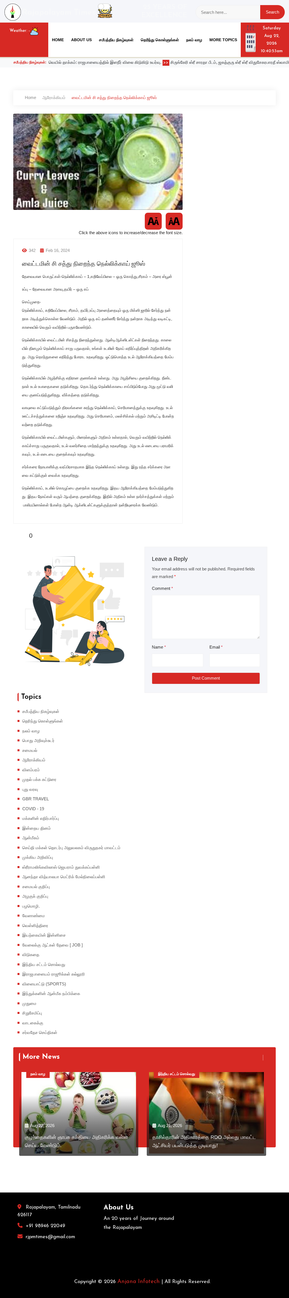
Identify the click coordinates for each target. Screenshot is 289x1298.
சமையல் (29, 750)
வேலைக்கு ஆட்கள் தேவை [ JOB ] (52, 945)
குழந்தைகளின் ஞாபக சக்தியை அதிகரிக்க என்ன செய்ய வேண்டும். (76, 1141)
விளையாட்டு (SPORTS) (44, 983)
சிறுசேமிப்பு (32, 1013)
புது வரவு (30, 789)
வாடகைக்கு (32, 1022)
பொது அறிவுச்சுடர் (38, 740)
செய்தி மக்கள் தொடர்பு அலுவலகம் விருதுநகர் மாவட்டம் (71, 847)
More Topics (223, 40)
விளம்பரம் (31, 769)
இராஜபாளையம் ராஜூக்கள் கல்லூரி (53, 974)
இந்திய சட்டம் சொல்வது (43, 964)
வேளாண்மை (33, 915)
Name (159, 647)
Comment (162, 588)
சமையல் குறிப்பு (36, 886)
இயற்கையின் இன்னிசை (44, 935)
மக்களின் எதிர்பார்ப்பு (40, 818)
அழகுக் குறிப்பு (35, 896)
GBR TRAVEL (35, 798)
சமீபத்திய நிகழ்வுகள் (116, 40)
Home (58, 40)
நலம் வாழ (194, 40)
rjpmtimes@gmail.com (50, 1237)
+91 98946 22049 (45, 1226)
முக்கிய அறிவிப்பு (37, 857)
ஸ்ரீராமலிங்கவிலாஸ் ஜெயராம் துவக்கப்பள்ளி (61, 867)
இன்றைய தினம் (36, 828)
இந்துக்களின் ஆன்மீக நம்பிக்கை (51, 993)
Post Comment (206, 678)
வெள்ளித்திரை (35, 925)
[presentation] (260, 1057)
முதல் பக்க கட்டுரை (39, 779)
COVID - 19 (33, 808)
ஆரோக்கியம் (53, 97)
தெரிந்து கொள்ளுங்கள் (160, 40)
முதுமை (29, 1003)
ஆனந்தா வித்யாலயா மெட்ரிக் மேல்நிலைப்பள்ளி (63, 876)
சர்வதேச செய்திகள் (39, 1032)
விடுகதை (30, 954)
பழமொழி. (31, 906)
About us (81, 40)
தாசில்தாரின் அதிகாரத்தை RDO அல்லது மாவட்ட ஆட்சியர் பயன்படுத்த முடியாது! (204, 1141)
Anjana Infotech (138, 1281)
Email (216, 647)
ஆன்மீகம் (30, 837)
